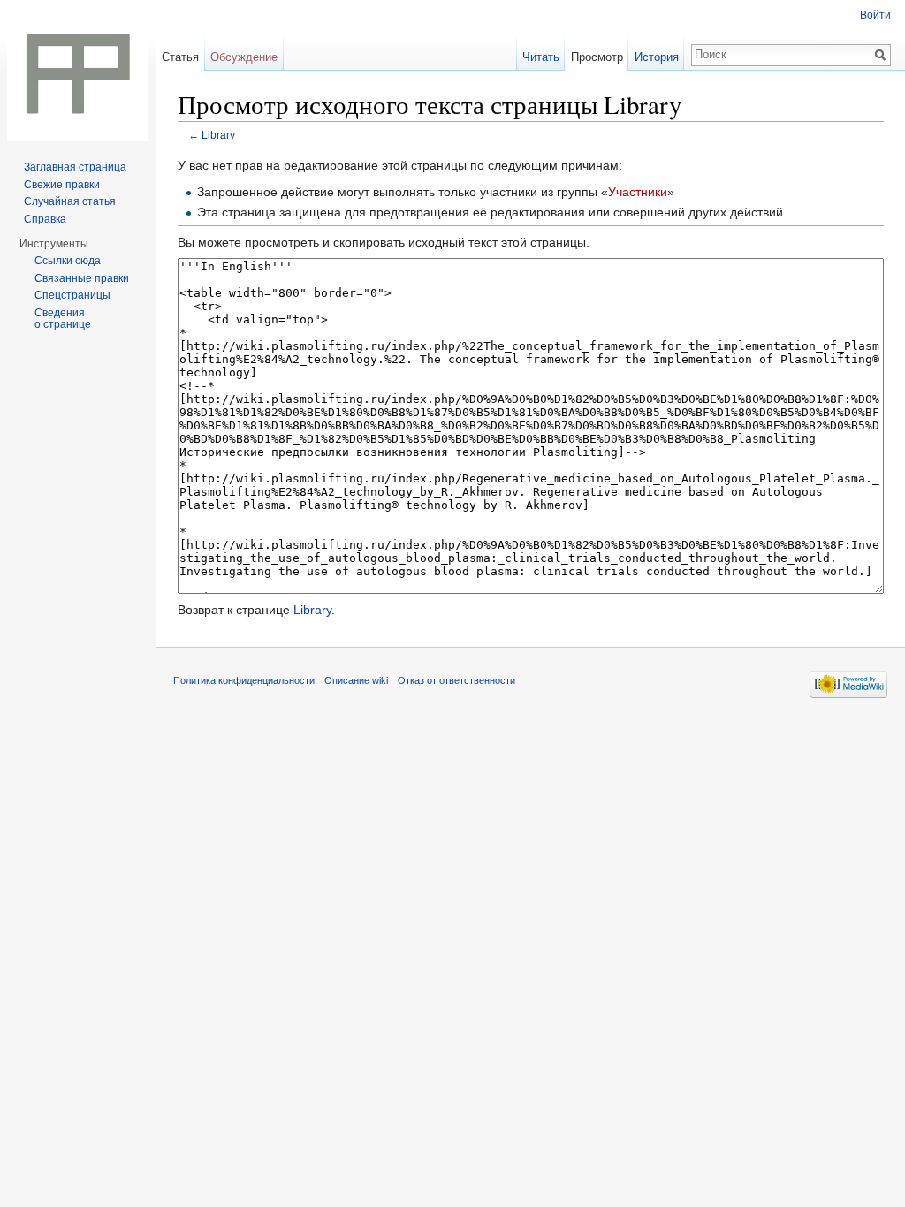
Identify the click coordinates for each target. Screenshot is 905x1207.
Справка (45, 219)
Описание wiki (356, 680)
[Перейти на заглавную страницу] (77, 70)
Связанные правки (81, 278)
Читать (540, 57)
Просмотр (597, 57)
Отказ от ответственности (456, 680)
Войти (875, 15)
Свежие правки (62, 184)
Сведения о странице (62, 319)
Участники (637, 192)
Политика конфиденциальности (244, 680)
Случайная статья (70, 201)
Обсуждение (244, 57)
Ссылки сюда (67, 260)
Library (218, 134)
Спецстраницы (72, 295)
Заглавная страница (75, 167)
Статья (180, 57)
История (657, 57)
